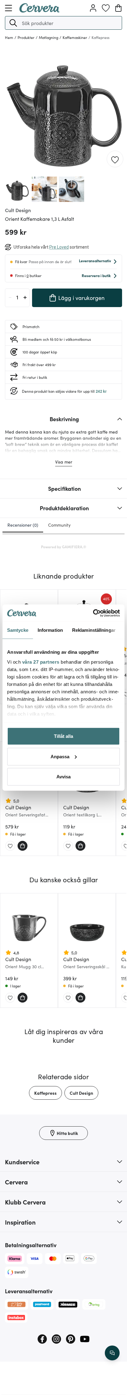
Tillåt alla (63, 736)
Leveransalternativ (95, 260)
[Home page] (39, 10)
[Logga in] (93, 8)
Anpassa (60, 756)
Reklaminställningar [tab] (94, 630)
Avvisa (63, 776)
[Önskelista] (106, 8)
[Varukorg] (118, 8)
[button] (13, 22)
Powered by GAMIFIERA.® (63, 546)
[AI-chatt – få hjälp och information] (112, 1353)
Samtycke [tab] (17, 630)
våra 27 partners (40, 661)
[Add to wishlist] (115, 159)
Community (59, 525)
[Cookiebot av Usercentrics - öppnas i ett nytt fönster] (93, 613)
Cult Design (81, 1093)
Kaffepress (45, 1093)
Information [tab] (50, 630)
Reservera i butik (96, 275)
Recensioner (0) (22, 525)
